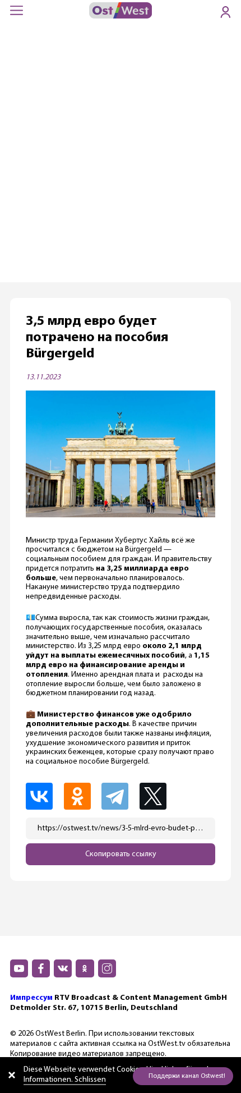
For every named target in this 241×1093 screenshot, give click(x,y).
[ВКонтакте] (44, 796)
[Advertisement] (120, 156)
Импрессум (31, 998)
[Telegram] (119, 796)
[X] (159, 796)
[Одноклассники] (82, 796)
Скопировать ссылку (120, 854)
